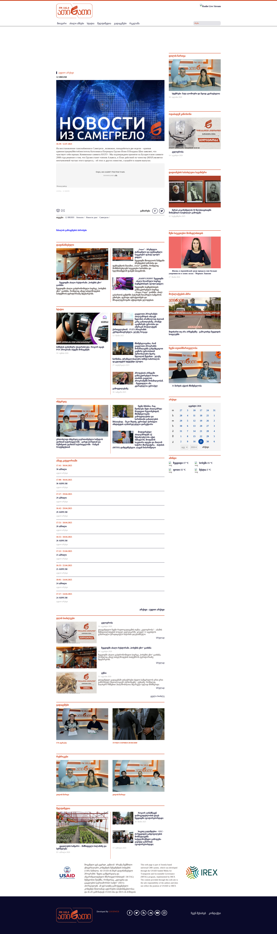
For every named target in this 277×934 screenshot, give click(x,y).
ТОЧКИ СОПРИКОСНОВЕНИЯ (125, 743)
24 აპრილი (61, 583)
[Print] (58, 210)
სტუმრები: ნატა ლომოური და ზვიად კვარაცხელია (196, 94)
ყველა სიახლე (157, 696)
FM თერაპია (61, 743)
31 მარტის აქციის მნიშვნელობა (187, 386)
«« (173, 406)
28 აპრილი (61, 526)
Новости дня (91, 217)
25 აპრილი (61, 555)
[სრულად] (220, 100)
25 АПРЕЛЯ (61, 569)
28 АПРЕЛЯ (61, 541)
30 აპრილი (61, 469)
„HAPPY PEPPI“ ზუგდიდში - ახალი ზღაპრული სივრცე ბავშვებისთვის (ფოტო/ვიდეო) (149, 281)
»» (216, 406)
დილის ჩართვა (62, 795)
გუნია (103, 673)
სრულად (160, 638)
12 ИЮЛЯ (66, 191)
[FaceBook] (160, 85)
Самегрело (103, 217)
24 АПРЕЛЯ (61, 598)
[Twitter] (161, 211)
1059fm (58, 191)
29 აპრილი (61, 498)
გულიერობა (107, 623)
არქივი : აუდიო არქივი (152, 609)
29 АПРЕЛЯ (61, 512)
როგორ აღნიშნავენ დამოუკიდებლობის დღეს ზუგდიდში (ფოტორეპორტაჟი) (149, 815)
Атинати (80, 217)
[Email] (63, 210)
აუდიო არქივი (66, 73)
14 (194, 431)
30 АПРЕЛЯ (61, 483)
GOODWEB (114, 912)
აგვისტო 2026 (194, 406)
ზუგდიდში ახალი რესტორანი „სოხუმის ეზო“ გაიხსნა (126, 648)
